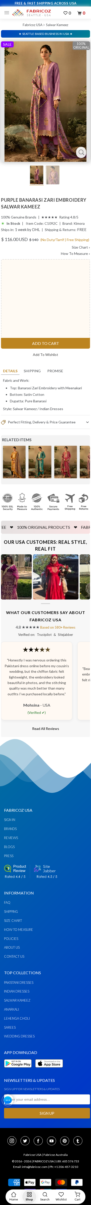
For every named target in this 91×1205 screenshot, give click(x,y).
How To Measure (75, 253)
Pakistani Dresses (18, 983)
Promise (55, 371)
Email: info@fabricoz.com (30, 1167)
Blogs (9, 847)
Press (8, 856)
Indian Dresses (51, 409)
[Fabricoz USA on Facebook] (39, 1141)
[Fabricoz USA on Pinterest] (66, 1141)
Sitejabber (65, 635)
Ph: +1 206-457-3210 (64, 1167)
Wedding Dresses (19, 1036)
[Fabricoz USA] (31, 13)
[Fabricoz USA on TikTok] (78, 1141)
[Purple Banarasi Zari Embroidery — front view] (45, 101)
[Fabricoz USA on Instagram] (13, 1141)
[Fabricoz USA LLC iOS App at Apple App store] (49, 1070)
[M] (8, 13)
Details (10, 371)
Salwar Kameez (57, 25)
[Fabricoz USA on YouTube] (53, 1141)
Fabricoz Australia (55, 1155)
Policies (11, 939)
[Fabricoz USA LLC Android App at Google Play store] (19, 1070)
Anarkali (11, 1009)
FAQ (7, 902)
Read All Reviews (45, 728)
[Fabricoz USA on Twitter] (26, 1141)
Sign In (9, 820)
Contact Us (14, 956)
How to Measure (18, 930)
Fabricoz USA (32, 25)
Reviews (11, 838)
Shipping (32, 371)
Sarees (10, 1027)
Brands (10, 829)
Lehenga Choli (17, 1018)
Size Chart (81, 247)
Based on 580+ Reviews (57, 627)
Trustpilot (44, 635)
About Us (12, 947)
